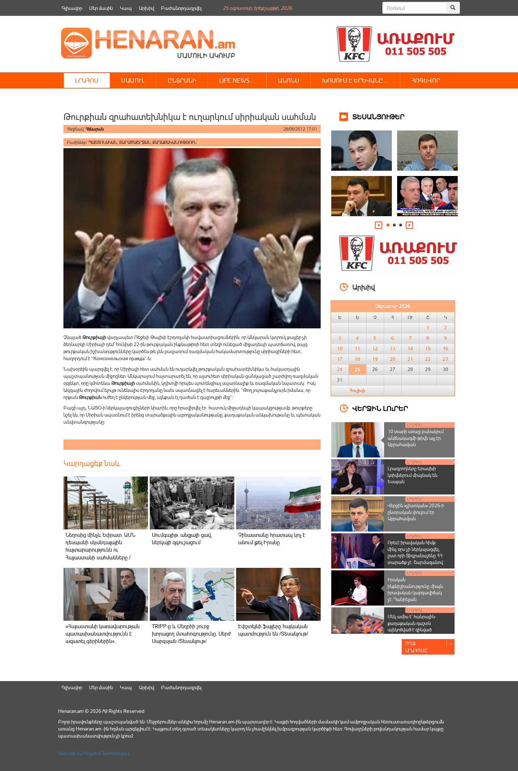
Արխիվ (146, 8)
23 (445, 359)
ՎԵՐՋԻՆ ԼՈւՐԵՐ (380, 407)
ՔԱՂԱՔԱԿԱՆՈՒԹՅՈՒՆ (174, 142)
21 (410, 359)
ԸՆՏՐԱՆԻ (182, 80)
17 (340, 359)
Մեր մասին (101, 8)
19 (375, 359)
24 (340, 369)
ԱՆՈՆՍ (288, 80)
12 (375, 348)
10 (340, 348)
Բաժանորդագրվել (181, 8)
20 (392, 359)
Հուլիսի (357, 390)
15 (428, 348)
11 (357, 348)
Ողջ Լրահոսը (416, 646)
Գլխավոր (72, 8)
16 (445, 348)
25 (357, 369)
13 (392, 348)
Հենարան (95, 129)
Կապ (126, 8)
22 (428, 359)
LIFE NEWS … (237, 80)
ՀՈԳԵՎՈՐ (426, 80)
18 (357, 359)
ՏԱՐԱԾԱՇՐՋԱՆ (134, 142)
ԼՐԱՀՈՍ (86, 80)
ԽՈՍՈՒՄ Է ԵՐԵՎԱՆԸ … (355, 80)
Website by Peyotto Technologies (94, 753)
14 (410, 348)
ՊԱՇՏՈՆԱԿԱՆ (102, 142)
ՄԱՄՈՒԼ (133, 80)
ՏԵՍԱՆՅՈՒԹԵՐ (378, 116)
